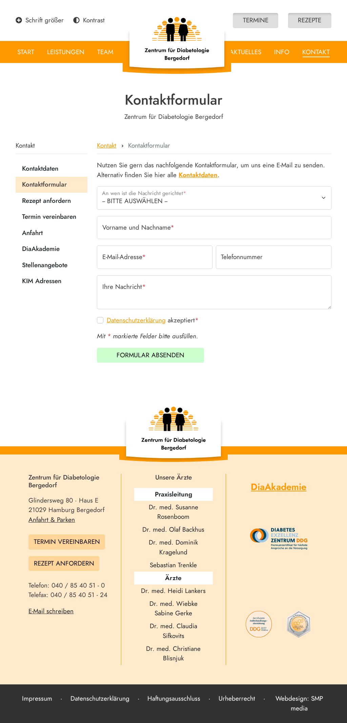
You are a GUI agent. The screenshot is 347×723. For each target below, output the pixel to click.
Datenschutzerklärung (136, 320)
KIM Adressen (41, 280)
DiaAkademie (41, 248)
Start (25, 52)
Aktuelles (245, 52)
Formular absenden (150, 355)
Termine (255, 20)
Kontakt (316, 52)
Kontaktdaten (40, 168)
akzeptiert (153, 320)
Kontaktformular (44, 184)
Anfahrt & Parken (51, 519)
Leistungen (65, 52)
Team (105, 52)
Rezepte (309, 20)
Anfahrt (32, 232)
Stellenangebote (44, 265)
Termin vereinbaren (49, 216)
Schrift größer (44, 20)
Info (281, 52)
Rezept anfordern (46, 200)
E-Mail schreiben (51, 611)
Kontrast (94, 20)
